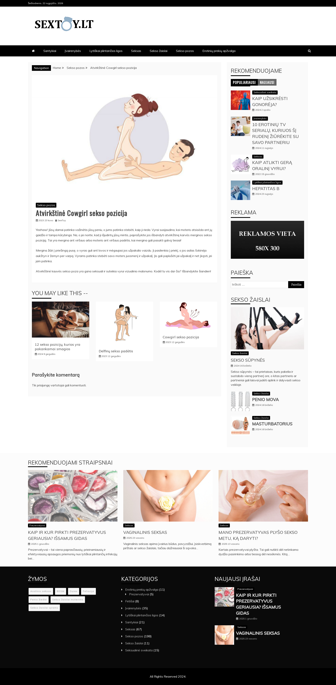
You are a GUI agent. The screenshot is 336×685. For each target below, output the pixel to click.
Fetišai (129, 601)
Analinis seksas (40, 591)
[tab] (244, 82)
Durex (73, 591)
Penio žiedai (38, 599)
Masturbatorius (272, 423)
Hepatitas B (265, 188)
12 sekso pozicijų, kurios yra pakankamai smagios (57, 346)
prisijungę (43, 385)
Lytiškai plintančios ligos (105, 51)
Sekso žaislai (158, 51)
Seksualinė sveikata (265, 92)
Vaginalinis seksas (145, 532)
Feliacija (88, 591)
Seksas (136, 51)
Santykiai (49, 51)
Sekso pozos (185, 51)
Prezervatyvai (37, 525)
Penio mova (265, 399)
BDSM (60, 591)
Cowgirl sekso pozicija (181, 337)
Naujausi (267, 82)
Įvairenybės (73, 51)
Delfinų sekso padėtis (116, 351)
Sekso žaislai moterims (67, 599)
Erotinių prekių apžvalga (218, 51)
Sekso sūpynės (248, 360)
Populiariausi (244, 82)
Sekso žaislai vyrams (44, 607)
